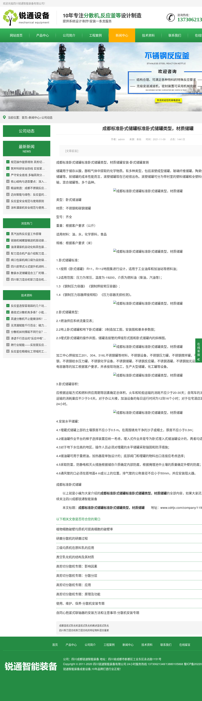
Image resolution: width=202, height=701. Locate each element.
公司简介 (69, 35)
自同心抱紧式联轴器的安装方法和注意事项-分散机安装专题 (97, 612)
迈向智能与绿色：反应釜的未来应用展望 (27, 194)
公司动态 (46, 117)
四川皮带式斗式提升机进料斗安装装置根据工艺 (27, 266)
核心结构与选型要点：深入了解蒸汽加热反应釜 (27, 181)
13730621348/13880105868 (27, 18)
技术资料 (148, 35)
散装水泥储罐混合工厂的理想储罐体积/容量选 (27, 273)
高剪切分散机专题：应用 (73, 584)
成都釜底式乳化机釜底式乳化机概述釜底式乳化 (84, 625)
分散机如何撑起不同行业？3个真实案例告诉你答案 (27, 332)
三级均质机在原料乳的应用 (75, 547)
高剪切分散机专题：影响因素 (76, 566)
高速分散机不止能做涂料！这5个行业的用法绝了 (27, 319)
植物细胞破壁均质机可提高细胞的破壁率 (84, 529)
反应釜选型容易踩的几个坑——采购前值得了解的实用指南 (27, 306)
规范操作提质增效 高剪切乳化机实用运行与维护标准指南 (27, 162)
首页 (24, 117)
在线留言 (184, 644)
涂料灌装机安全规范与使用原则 (27, 207)
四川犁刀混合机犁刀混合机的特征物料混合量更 (27, 279)
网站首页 (16, 35)
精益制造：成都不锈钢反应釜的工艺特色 (27, 188)
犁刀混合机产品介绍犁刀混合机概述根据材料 (27, 253)
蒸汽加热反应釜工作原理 (24, 234)
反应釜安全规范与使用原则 (25, 201)
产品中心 (42, 35)
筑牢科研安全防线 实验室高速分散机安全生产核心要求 (27, 168)
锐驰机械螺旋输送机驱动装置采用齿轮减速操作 (27, 240)
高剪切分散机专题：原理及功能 (78, 594)
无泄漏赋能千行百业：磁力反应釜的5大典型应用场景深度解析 (27, 325)
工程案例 (95, 35)
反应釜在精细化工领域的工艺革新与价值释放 (27, 351)
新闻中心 (122, 35)
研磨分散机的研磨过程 (72, 538)
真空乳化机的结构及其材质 (75, 557)
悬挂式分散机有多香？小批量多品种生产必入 (27, 312)
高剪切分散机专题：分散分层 (76, 575)
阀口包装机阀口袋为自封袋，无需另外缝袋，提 (27, 260)
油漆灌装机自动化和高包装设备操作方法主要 (27, 247)
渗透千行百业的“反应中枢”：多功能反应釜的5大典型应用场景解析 (27, 338)
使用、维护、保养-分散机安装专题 (80, 603)
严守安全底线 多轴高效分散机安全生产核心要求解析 (27, 175)
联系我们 (174, 35)
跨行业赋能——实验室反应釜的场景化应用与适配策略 (27, 345)
